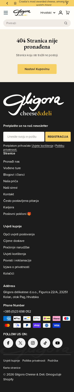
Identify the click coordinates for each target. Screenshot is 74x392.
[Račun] (61, 13)
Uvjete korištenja (42, 146)
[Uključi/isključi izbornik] (5, 12)
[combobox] (37, 23)
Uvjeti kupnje (11, 360)
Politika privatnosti (33, 360)
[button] (7, 3)
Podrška (53, 360)
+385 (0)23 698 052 (17, 311)
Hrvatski (45, 12)
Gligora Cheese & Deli (29, 374)
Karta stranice (12, 368)
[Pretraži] (65, 23)
